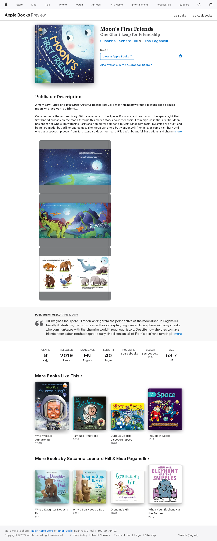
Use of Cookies (100, 535)
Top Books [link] (179, 15)
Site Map (150, 535)
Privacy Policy (78, 535)
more (178, 131)
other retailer (65, 530)
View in (116, 56)
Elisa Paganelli (155, 41)
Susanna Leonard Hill (119, 41)
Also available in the (125, 65)
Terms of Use (122, 535)
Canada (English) (188, 535)
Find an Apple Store (41, 530)
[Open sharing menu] (180, 56)
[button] (199, 4)
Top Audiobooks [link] (201, 15)
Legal (137, 535)
